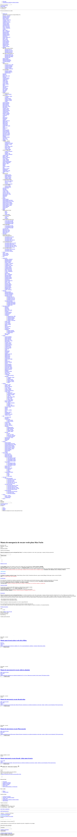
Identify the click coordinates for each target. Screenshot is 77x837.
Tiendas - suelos (5, 171)
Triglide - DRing (8, 178)
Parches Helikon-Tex (6, 37)
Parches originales (6, 206)
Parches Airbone (6, 199)
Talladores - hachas (8, 100)
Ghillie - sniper (5, 80)
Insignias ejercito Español (7, 202)
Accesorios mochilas (6, 61)
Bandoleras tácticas (6, 16)
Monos (4, 85)
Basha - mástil (5, 156)
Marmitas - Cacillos (8, 144)
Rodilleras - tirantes (8, 371)
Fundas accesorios (8, 94)
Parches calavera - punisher (7, 203)
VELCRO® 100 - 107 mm (10, 239)
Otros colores (7, 214)
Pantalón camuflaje (8, 70)
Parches (4, 441)
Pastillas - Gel (7, 153)
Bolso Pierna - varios (6, 106)
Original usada (5, 88)
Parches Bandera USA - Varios (8, 201)
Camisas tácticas (6, 78)
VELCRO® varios (8, 250)
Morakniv (6, 376)
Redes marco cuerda (6, 230)
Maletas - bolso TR (6, 120)
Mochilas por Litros (8, 295)
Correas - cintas (7, 423)
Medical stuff (5, 123)
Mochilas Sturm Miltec (9, 56)
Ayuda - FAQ (5, 798)
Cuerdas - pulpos (8, 424)
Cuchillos (6, 97)
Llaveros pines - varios (7, 194)
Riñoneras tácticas (6, 44)
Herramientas (5, 117)
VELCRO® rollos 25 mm (9, 243)
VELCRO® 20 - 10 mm (9, 236)
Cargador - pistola (6, 108)
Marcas (4, 791)
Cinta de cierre (7, 419)
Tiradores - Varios (8, 177)
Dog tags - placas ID (6, 193)
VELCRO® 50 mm (8, 238)
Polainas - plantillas (6, 113)
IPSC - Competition (6, 31)
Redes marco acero (6, 229)
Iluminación (5, 118)
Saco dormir (5, 138)
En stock (2, 613)
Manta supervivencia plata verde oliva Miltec (13, 640)
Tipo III (6, 182)
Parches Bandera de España (8, 200)
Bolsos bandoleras (6, 103)
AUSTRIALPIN (6, 187)
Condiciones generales (7, 782)
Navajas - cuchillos (6, 166)
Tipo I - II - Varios (8, 181)
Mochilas (4, 290)
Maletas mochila (6, 58)
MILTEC (2, 642)
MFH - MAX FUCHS (4, 672)
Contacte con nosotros (7, 796)
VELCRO (4, 477)
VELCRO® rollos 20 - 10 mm (10, 242)
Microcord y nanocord (9, 180)
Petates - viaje (5, 38)
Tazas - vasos (7, 148)
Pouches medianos (6, 130)
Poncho (4, 128)
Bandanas (4, 73)
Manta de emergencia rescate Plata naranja (13, 729)
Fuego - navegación (6, 26)
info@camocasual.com (4, 811)
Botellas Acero (7, 142)
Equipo (4, 335)
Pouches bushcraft (6, 41)
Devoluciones (2, 578)
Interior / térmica (6, 84)
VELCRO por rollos (8, 484)
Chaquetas (7, 315)
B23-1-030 (2, 673)
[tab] (38, 563)
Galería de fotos (5, 792)
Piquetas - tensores (6, 168)
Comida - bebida (8, 149)
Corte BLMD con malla (9, 222)
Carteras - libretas (6, 160)
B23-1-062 (2, 702)
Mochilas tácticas (6, 33)
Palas (4, 167)
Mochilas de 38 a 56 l (9, 51)
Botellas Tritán (7, 147)
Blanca (6, 212)
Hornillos (6, 152)
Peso (1, 614)
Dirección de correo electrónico (6, 825)
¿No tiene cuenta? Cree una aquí (6, 832)
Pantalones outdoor (6, 34)
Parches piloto (5, 207)
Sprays (4, 197)
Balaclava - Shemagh (6, 15)
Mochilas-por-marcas (8, 300)
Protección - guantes (6, 133)
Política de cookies (6, 784)
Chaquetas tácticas (6, 23)
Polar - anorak (5, 39)
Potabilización (5, 169)
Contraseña (2, 827)
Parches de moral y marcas (7, 204)
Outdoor (4, 383)
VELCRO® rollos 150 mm (10, 247)
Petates (4, 126)
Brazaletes (4, 188)
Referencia (2, 612)
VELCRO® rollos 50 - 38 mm (12, 487)
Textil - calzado (5, 253)
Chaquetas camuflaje (8, 66)
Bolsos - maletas (6, 18)
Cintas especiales (8, 490)
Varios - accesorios (6, 46)
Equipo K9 (5, 115)
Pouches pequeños (6, 131)
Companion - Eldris (8, 96)
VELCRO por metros (9, 478)
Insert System (5, 30)
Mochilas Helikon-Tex (9, 54)
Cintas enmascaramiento (7, 161)
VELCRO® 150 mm (9, 240)
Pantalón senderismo (8, 71)
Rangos (4, 208)
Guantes (6, 272)
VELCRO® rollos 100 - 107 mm (13, 488)
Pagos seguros (3, 573)
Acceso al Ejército (6, 102)
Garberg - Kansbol (8, 99)
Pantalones (7, 329)
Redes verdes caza (6, 231)
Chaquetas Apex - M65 (9, 64)
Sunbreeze (7, 216)
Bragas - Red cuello (6, 75)
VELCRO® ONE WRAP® (10, 249)
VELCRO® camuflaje (9, 251)
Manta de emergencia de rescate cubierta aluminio (15, 670)
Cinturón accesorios (6, 110)
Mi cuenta (4, 1)
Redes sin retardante (8, 456)
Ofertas (4, 494)
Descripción (2, 593)
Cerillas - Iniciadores (8, 151)
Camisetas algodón (6, 77)
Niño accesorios (5, 86)
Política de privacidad (6, 783)
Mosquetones (5, 195)
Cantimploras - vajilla (6, 21)
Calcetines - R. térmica (7, 19)
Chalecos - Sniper (6, 22)
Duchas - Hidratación (6, 162)
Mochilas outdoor (6, 32)
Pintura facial (5, 127)
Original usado (5, 124)
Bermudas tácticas (6, 17)
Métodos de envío (3, 563)
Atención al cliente (3, 585)
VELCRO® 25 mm (8, 237)
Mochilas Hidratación (6, 59)
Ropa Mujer (5, 90)
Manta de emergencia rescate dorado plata (12, 699)
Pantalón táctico (8, 72)
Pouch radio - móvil (6, 132)
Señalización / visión (6, 170)
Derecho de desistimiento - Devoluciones (10, 786)
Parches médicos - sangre (7, 205)
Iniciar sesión (3, 830)
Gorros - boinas (7, 323)
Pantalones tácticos (6, 35)
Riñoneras (7, 370)
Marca (1, 611)
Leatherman (7, 374)
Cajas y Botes (5, 158)
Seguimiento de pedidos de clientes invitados (11, 2)
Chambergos (5, 79)
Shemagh (4, 91)
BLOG (4, 498)
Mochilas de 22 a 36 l (9, 50)
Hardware (7, 426)
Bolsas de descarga (6, 134)
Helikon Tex (5, 258)
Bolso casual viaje (6, 105)
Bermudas (4, 76)
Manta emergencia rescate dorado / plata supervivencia (16, 758)
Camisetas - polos (6, 20)
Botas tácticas (5, 107)
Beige (6, 211)
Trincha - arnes (5, 139)
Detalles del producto (4, 606)
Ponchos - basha (6, 40)
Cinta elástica (5, 189)
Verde (6, 213)
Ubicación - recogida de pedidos (8, 797)
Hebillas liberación (8, 175)
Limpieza (4, 119)
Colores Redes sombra (9, 472)
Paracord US (5, 36)
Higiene (4, 164)
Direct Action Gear (6, 25)
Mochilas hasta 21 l (8, 49)
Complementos (5, 255)
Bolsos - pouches (6, 254)
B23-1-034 (2, 732)
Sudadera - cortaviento (9, 68)
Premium (6, 218)
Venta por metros (8, 186)
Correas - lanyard (6, 114)
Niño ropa (4, 87)
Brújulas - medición (6, 157)
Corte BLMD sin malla (9, 223)
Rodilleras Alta (5, 45)
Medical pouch (5, 122)
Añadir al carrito (3, 555)
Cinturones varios (6, 112)
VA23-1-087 (2, 760)
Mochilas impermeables (7, 60)
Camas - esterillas (6, 159)
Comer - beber (7, 391)
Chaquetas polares (8, 67)
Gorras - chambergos (8, 271)
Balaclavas (5, 74)
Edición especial (8, 98)
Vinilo (6, 217)
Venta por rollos (8, 185)
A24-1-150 (2, 643)
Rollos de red (5, 232)
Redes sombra (5, 452)
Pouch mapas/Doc (6, 129)
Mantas (4, 165)
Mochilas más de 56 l (9, 52)
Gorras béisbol (7, 322)
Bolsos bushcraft (6, 104)
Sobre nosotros (5, 800)
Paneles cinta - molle (6, 125)
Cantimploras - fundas (9, 143)
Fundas (6, 101)
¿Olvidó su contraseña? (4, 829)
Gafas (4, 116)
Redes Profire (7, 461)
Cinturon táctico (5, 111)
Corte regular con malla (9, 220)
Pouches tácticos (6, 43)
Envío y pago (5, 785)
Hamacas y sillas (6, 163)
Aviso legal (5, 781)
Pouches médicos (6, 42)
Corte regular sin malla (9, 221)
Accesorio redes (5, 228)
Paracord (6, 432)
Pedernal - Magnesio (8, 154)
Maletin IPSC (5, 121)
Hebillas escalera (8, 174)
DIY (3, 416)
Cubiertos (6, 145)
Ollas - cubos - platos (8, 146)
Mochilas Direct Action (9, 55)
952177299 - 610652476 (4, 809)
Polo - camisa (5, 89)
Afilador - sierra (5, 155)
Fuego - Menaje (8, 401)
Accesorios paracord (8, 183)
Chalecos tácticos (6, 109)
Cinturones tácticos (6, 24)
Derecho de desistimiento (5, 814)
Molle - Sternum (8, 176)
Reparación (5, 196)
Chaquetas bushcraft (8, 65)
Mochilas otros (7, 57)
